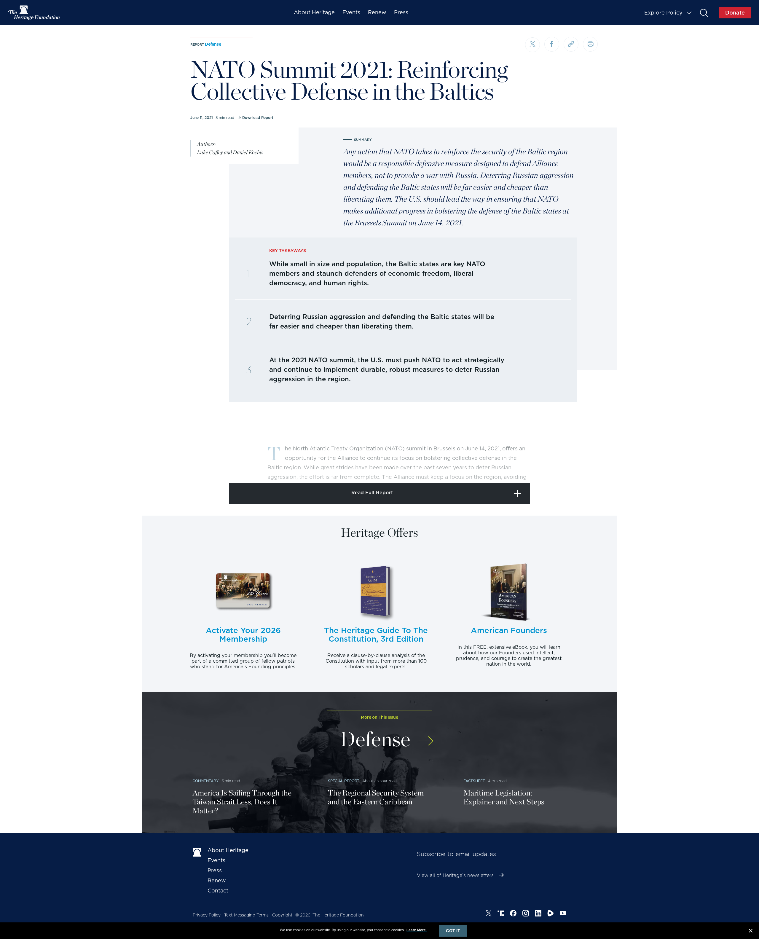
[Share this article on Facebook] (551, 44)
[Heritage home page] (197, 851)
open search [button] (703, 13)
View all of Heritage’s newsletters (455, 875)
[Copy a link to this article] (571, 44)
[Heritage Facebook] (513, 914)
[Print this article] (590, 44)
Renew (377, 12)
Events (351, 12)
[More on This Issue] (426, 736)
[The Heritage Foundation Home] (34, 12)
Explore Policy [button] (663, 12)
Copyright (282, 915)
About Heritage (314, 12)
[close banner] (750, 931)
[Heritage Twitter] (489, 914)
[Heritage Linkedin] (538, 914)
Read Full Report (372, 492)
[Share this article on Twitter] (532, 44)
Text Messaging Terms (246, 915)
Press (401, 12)
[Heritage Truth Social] (501, 914)
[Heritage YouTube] (563, 914)
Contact (218, 890)
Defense (213, 44)
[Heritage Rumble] (550, 914)
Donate (735, 12)
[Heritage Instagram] (525, 914)
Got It (453, 930)
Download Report (257, 117)
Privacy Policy (207, 915)
